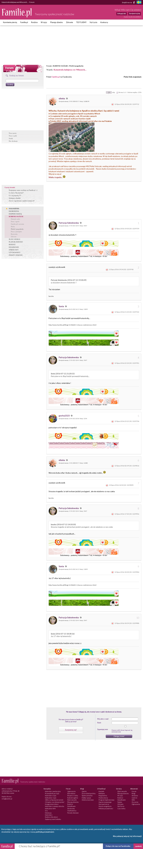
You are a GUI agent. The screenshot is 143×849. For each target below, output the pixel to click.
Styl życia (93, 22)
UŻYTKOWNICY (14, 252)
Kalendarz (48, 815)
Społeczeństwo (87, 795)
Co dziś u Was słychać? (16, 193)
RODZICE (12, 244)
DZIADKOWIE (14, 247)
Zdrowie (69, 22)
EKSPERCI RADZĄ (15, 214)
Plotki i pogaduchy (76, 66)
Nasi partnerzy (104, 804)
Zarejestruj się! (71, 730)
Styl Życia (120, 806)
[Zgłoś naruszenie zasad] (112, 104)
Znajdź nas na (127, 2)
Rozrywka (14, 234)
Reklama (102, 793)
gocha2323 (64, 415)
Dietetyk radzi (15, 219)
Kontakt (101, 791)
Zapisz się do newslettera (132, 17)
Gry (46, 810)
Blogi (133, 793)
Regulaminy (103, 795)
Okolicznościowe (88, 800)
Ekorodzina (71, 793)
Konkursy (104, 22)
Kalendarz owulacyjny (53, 791)
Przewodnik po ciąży (52, 793)
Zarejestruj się (134, 13)
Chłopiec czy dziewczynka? (54, 802)
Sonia (61, 306)
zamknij (138, 846)
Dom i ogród (15, 221)
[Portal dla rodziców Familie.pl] (17, 16)
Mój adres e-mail (102, 719)
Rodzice (34, 22)
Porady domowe (73, 813)
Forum (49, 66)
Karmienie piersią (10, 22)
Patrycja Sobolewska (69, 223)
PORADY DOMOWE (16, 255)
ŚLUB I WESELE (14, 239)
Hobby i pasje (86, 798)
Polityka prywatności (106, 808)
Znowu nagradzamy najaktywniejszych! (22, 201)
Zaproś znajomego (105, 802)
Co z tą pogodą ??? (15, 195)
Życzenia (135, 802)
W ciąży (44, 22)
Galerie (134, 798)
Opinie (84, 791)
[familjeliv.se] (139, 2)
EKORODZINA (14, 211)
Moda (13, 226)
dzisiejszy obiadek (15, 198)
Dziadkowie (71, 806)
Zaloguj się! (121, 13)
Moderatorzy (103, 798)
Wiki (133, 800)
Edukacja (48, 813)
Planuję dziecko (56, 22)
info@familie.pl (7, 799)
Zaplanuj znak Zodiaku (53, 819)
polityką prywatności (45, 832)
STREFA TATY (14, 250)
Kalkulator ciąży (50, 798)
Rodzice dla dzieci (51, 817)
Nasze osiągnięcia (105, 806)
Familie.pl (24, 22)
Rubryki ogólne (72, 798)
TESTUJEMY (81, 22)
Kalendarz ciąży (50, 795)
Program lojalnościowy (106, 800)
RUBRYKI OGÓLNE (60, 66)
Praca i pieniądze (16, 231)
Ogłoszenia (71, 791)
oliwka (62, 98)
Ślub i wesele (72, 800)
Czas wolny (121, 808)
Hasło (99, 723)
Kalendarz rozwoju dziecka (54, 806)
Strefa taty (71, 808)
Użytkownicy (71, 810)
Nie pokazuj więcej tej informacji (127, 836)
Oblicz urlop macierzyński (54, 800)
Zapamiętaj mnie (102, 729)
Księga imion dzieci (52, 804)
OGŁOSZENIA (14, 208)
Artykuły (135, 795)
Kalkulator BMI (50, 808)
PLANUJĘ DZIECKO (16, 242)
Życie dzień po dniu (89, 793)
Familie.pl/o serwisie (17, 224)
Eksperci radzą (72, 795)
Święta (119, 802)
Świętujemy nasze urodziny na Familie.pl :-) (23, 190)
